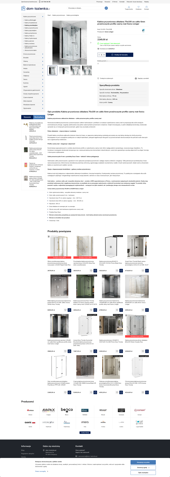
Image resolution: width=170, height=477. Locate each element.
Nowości (107, 2)
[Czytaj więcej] (85, 432)
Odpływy (26, 76)
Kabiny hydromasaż (31, 38)
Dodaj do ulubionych (106, 78)
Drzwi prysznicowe (29, 54)
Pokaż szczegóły (40, 471)
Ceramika (26, 72)
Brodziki (26, 58)
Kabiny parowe (29, 41)
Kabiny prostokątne (73, 15)
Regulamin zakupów (27, 454)
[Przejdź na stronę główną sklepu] (35, 8)
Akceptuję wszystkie (143, 462)
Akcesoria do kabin (31, 50)
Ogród (25, 87)
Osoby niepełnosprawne (31, 94)
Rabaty (146, 2)
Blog (22, 450)
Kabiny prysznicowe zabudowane (31, 47)
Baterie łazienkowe (29, 65)
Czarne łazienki (28, 97)
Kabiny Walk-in (29, 36)
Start (49, 15)
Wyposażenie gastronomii (31, 90)
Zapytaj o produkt (143, 78)
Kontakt (122, 2)
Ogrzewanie (27, 108)
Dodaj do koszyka (121, 55)
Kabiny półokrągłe (30, 20)
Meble (25, 68)
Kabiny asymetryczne (31, 28)
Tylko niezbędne (143, 472)
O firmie (114, 2)
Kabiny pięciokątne (30, 30)
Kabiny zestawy (29, 44)
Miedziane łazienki (29, 105)
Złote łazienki (27, 101)
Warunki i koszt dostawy (134, 2)
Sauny (25, 79)
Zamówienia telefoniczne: (35, 2)
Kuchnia (25, 83)
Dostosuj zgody (142, 467)
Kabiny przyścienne (31, 33)
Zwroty (23, 457)
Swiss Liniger (109, 32)
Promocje (100, 2)
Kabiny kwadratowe (31, 23)
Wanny (25, 61)
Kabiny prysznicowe (58, 15)
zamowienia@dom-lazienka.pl (87, 456)
